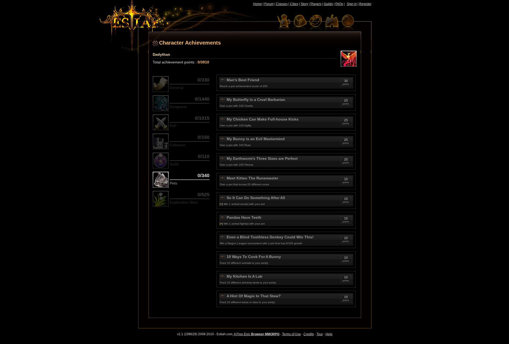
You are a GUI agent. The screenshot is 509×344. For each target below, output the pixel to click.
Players (315, 4)
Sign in (352, 4)
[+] (221, 204)
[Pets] (161, 180)
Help (329, 334)
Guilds (328, 4)
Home (257, 4)
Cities (294, 4)
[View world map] (348, 22)
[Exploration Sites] (161, 199)
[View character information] (284, 22)
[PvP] (161, 122)
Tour (320, 334)
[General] (161, 84)
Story (304, 4)
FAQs (339, 4)
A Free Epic (256, 334)
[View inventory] (300, 22)
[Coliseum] (161, 141)
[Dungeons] (161, 103)
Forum (269, 4)
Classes (282, 4)
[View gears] (316, 22)
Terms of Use (291, 334)
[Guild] (161, 161)
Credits (309, 334)
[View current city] (332, 22)
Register (365, 4)
